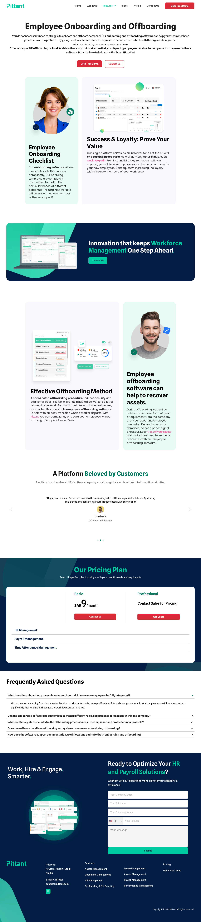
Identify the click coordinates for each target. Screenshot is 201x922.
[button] (11, 509)
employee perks (96, 160)
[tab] (100, 630)
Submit (148, 850)
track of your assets (159, 431)
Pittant (34, 416)
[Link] (15, 6)
